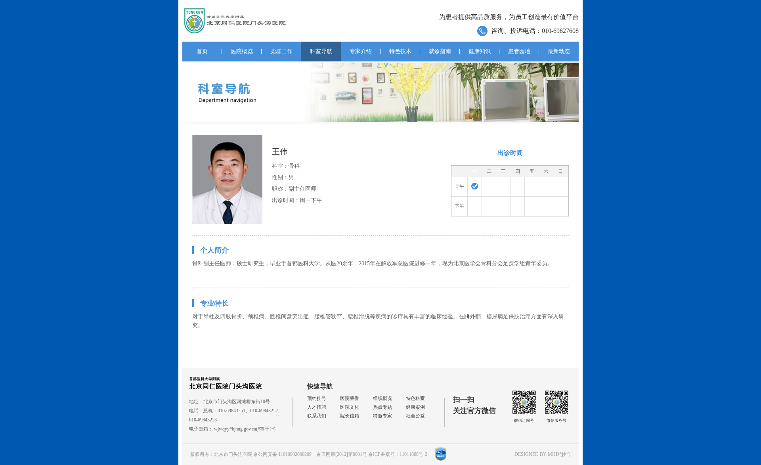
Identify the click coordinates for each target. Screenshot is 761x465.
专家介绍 (361, 51)
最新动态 (559, 51)
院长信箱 (349, 415)
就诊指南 (440, 51)
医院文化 (349, 407)
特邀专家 (382, 415)
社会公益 (415, 415)
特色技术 (400, 51)
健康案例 (415, 407)
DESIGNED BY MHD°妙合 (542, 454)
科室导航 (321, 51)
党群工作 (281, 51)
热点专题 (382, 407)
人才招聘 (316, 407)
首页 (202, 51)
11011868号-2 (413, 454)
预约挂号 (316, 398)
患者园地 (519, 51)
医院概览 (242, 51)
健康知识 (479, 51)
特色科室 (415, 398)
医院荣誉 (349, 398)
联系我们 (316, 415)
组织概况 (382, 398)
